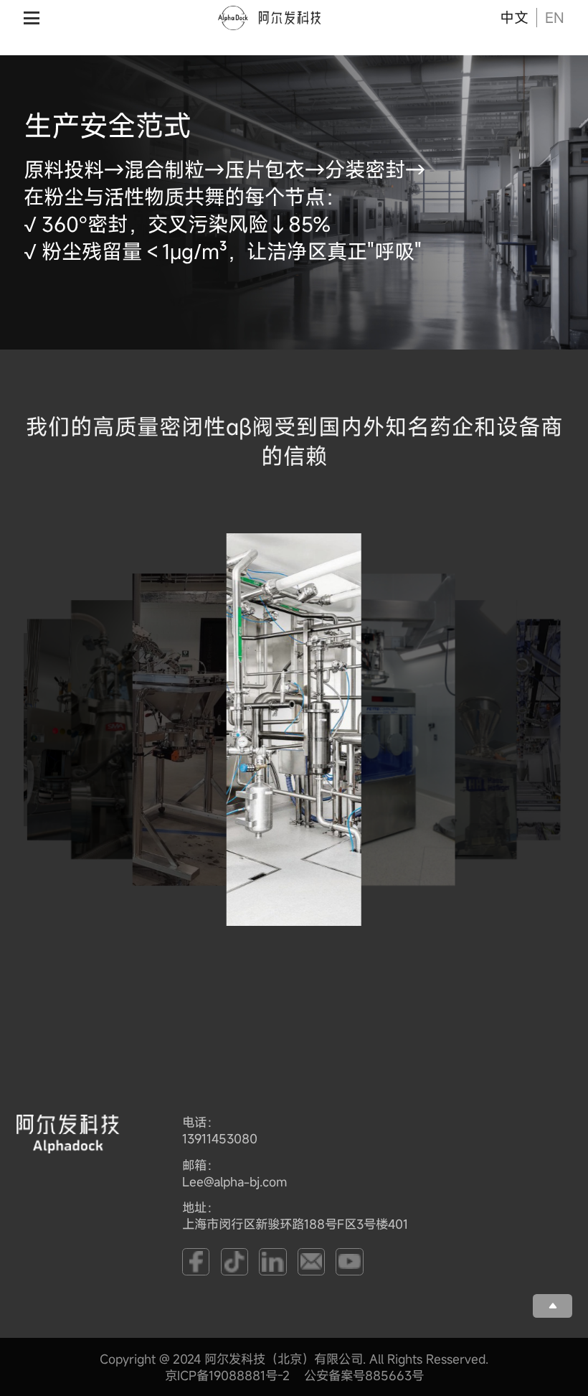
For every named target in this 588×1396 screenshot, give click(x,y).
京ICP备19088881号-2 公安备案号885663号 (294, 1375)
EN (554, 18)
